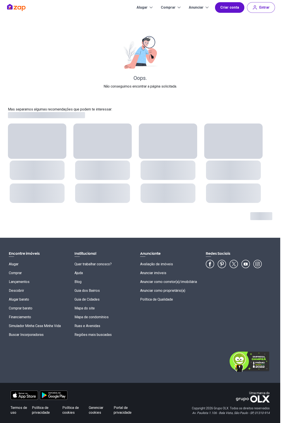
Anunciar (196, 7)
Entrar (264, 7)
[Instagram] (257, 264)
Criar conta (229, 7)
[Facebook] (210, 264)
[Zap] (23, 7)
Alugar (142, 7)
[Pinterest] (222, 264)
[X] (234, 264)
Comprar (168, 7)
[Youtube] (245, 264)
